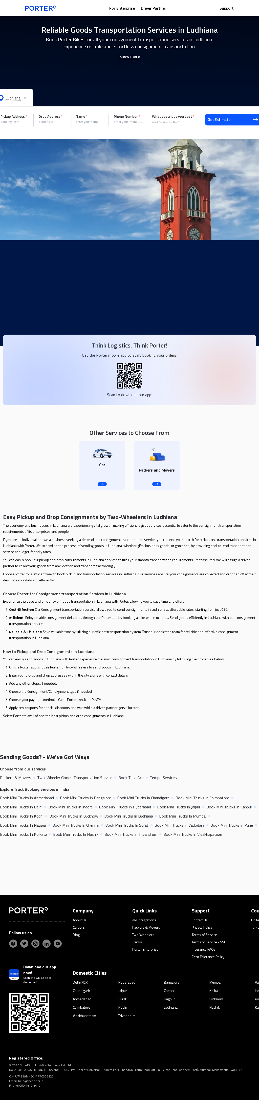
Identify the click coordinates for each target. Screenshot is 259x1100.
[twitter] (24, 944)
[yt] (58, 944)
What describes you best (173, 116)
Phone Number (127, 116)
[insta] (35, 944)
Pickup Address (14, 116)
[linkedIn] (46, 944)
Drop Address (51, 116)
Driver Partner (153, 8)
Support (227, 8)
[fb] (13, 944)
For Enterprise (122, 8)
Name (82, 116)
